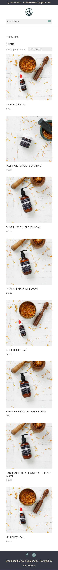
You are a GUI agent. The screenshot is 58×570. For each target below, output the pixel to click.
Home (9, 37)
